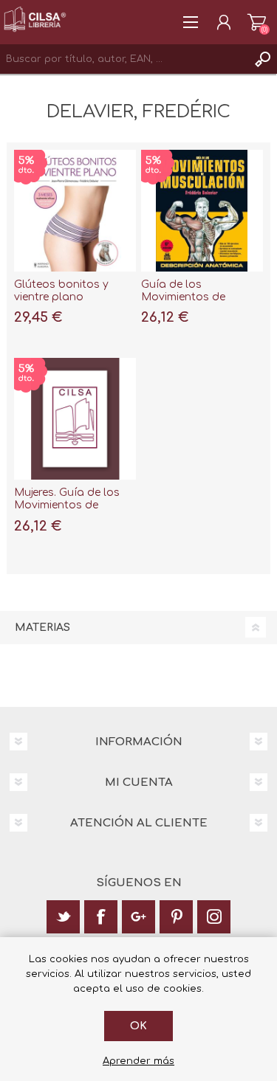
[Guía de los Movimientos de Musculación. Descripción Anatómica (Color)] (202, 211)
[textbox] (123, 59)
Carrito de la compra (256, 22)
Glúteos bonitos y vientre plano (61, 291)
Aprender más (138, 1061)
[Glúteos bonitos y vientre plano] (75, 211)
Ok (138, 1026)
